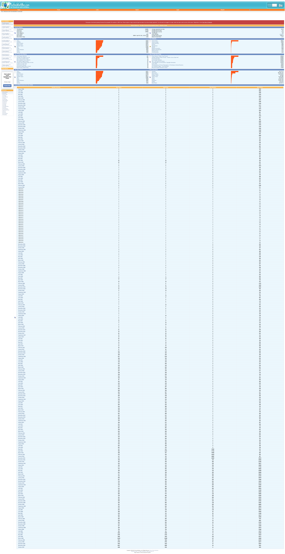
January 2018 (21, 328)
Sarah (18, 48)
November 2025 (21, 105)
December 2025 (21, 103)
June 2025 (20, 114)
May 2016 (20, 363)
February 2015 (21, 390)
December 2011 (21, 458)
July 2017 (20, 338)
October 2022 (21, 171)
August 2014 (21, 401)
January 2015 (21, 392)
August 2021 (21, 251)
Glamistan (5, 99)
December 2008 (21, 522)
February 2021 (21, 262)
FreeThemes (5, 96)
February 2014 (21, 411)
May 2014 (20, 406)
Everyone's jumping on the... (7, 57)
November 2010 (21, 481)
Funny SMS (154, 63)
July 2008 (20, 531)
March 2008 (20, 538)
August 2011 (21, 465)
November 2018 (21, 310)
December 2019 (21, 287)
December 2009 (21, 500)
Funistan (5, 93)
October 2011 (21, 461)
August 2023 (21, 153)
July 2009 (20, 509)
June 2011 (20, 468)
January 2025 (21, 123)
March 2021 (20, 260)
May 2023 (20, 158)
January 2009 (21, 520)
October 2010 (21, 483)
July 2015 (20, 381)
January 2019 (21, 306)
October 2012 (21, 440)
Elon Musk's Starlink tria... (6, 40)
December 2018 (21, 308)
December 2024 (21, 124)
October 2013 (21, 418)
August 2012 (21, 443)
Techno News (155, 40)
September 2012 (22, 442)
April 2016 (20, 365)
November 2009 (21, 502)
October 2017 (21, 333)
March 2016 (20, 367)
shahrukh (282, 34)
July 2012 (20, 445)
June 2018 (20, 319)
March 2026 (20, 98)
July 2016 (20, 360)
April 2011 (20, 472)
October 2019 (21, 290)
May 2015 (20, 385)
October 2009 (21, 504)
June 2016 (20, 361)
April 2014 (20, 408)
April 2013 (20, 429)
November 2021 (21, 246)
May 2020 (20, 278)
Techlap (4, 95)
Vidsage (4, 104)
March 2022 (20, 183)
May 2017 (20, 342)
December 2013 (21, 415)
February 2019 (21, 304)
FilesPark (5, 114)
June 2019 (20, 297)
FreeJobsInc (5, 113)
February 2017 (21, 347)
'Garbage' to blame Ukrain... (6, 64)
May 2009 (20, 513)
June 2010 (20, 490)
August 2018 (21, 315)
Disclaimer (156, 550)
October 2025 (21, 107)
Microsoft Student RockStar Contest (159, 67)
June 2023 (20, 156)
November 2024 (21, 126)
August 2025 (21, 110)
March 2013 (20, 431)
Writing (153, 47)
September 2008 (22, 527)
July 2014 (20, 402)
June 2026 (20, 92)
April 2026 (20, 96)
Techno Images (155, 42)
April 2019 (20, 301)
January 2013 (21, 434)
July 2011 (20, 467)
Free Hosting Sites (156, 58)
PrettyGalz (5, 94)
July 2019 (20, 295)
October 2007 (21, 547)
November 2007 (21, 545)
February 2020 (21, 283)
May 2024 (20, 137)
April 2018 (20, 322)
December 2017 (21, 329)
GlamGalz (5, 101)
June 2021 (20, 254)
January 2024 (21, 144)
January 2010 (21, 499)
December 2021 (21, 244)
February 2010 (21, 497)
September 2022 (22, 172)
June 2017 (20, 340)
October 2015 (21, 376)
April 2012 (20, 451)
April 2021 (20, 258)
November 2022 (21, 169)
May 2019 (20, 299)
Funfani (4, 107)
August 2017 (21, 336)
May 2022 (20, 180)
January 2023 (21, 165)
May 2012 (20, 449)
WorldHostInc (6, 106)
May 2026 (20, 94)
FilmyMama (5, 108)
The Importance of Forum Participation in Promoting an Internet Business (167, 65)
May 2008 (20, 534)
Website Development (156, 49)
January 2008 (21, 541)
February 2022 (21, 185)
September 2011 (22, 463)
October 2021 (21, 247)
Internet (153, 44)
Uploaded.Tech (6, 110)
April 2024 (20, 139)
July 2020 (20, 274)
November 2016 (21, 352)
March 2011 (20, 474)
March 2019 (20, 303)
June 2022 (20, 178)
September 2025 (22, 108)
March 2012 (20, 452)
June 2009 (20, 511)
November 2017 (21, 331)
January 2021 (21, 263)
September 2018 (22, 313)
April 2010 (20, 493)
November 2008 (21, 524)
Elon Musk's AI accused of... (6, 22)
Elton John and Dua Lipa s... (7, 36)
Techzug (4, 102)
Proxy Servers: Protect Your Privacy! (160, 56)
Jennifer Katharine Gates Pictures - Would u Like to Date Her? (165, 57)
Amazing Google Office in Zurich (24, 66)
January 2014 (21, 413)
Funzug (4, 105)
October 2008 (21, 525)
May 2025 (20, 115)
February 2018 (21, 326)
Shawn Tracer (20, 44)
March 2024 (20, 140)
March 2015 (20, 388)
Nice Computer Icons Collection (23, 60)
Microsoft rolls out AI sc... (6, 54)
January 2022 (21, 187)
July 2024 (20, 133)
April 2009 (20, 515)
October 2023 (21, 149)
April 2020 (20, 279)
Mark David (154, 72)
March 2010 (20, 495)
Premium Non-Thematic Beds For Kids (25, 62)
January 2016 (21, 370)
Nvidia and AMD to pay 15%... (7, 29)
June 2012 (20, 447)
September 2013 (22, 420)
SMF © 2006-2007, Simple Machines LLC (147, 551)
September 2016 (22, 356)
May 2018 (20, 320)
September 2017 (22, 335)
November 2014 (21, 395)
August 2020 (21, 272)
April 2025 (20, 117)
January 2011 (21, 477)
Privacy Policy (152, 550)
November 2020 (21, 267)
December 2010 (21, 479)
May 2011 (20, 470)
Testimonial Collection (21, 65)
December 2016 (21, 351)
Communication (155, 52)
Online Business (155, 43)
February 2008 (21, 540)
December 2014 (21, 393)
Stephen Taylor (20, 45)
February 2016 (21, 369)
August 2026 (21, 89)
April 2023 (20, 160)
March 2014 (20, 410)
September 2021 (22, 249)
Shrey (18, 40)
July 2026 (20, 90)
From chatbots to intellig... (6, 61)
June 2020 (20, 276)
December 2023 (21, 146)
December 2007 (21, 543)
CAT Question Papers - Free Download (160, 66)
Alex (18, 47)
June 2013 (20, 426)
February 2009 (21, 518)
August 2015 (21, 379)
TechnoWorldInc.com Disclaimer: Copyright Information (164, 62)
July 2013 (20, 424)
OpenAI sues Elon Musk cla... (7, 50)
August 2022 (21, 174)
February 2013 (21, 433)
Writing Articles (155, 50)
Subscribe (7, 85)
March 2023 (20, 162)
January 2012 (21, 456)
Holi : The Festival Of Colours (158, 61)
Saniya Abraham (6, 23)
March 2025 (20, 119)
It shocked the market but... (6, 26)
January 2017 (21, 349)
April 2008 (20, 536)
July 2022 (20, 176)
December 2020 (21, 265)
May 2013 (20, 427)
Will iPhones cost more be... (6, 47)
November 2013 (21, 417)
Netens (4, 111)
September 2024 (22, 130)
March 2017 (20, 345)
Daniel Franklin (20, 43)
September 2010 (22, 484)
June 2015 (20, 383)
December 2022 (21, 167)
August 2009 (21, 508)
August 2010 (21, 486)
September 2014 (22, 399)
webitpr (153, 81)
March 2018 (20, 324)
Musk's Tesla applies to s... (6, 33)
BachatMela (5, 100)
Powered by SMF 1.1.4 (135, 551)
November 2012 (21, 438)
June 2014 (20, 404)
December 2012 (21, 436)
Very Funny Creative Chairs (23, 58)
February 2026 (21, 99)
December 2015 (21, 372)
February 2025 (21, 121)
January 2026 (21, 101)
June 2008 (20, 533)
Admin (153, 79)
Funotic (4, 112)
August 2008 (21, 529)
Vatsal (153, 77)
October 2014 (21, 397)
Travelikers (5, 92)
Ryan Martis (154, 82)
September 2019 (22, 292)
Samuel (18, 52)
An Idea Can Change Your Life (23, 57)
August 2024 (21, 131)
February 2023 (21, 164)
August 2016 (21, 358)
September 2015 (22, 377)
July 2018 (20, 317)
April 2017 (20, 344)
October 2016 (21, 354)
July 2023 (20, 155)
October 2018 (21, 311)
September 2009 (22, 506)
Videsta (4, 98)
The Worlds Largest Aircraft (22, 61)
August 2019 (21, 294)
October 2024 (21, 128)
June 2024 (20, 135)
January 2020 (21, 285)
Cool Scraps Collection (22, 56)
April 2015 (20, 386)
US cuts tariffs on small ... (6, 43)
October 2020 (21, 269)
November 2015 (21, 374)
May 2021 (20, 256)
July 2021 (20, 253)
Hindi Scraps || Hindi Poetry (23, 67)
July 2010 (20, 488)
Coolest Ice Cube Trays (22, 63)
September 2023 (22, 151)
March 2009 (20, 516)
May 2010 (20, 492)
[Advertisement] (142, 16)
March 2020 (20, 281)
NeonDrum (154, 80)
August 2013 (21, 422)
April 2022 (20, 181)
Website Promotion (156, 48)
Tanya (18, 50)
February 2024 (21, 142)
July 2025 (20, 112)
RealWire (19, 42)
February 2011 (21, 475)
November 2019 (21, 288)
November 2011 (21, 459)
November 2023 (21, 148)
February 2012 (21, 454)
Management (154, 45)
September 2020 (22, 271)
